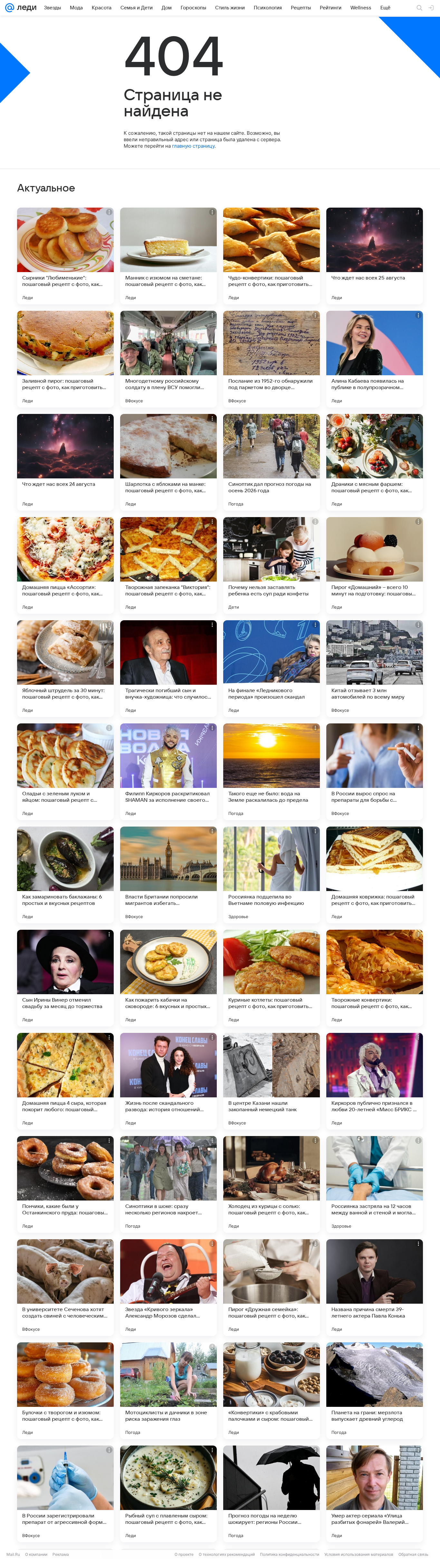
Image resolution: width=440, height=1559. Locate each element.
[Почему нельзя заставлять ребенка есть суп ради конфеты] (271, 565)
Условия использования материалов (358, 1554)
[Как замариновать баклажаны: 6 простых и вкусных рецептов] (65, 875)
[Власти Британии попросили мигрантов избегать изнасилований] (168, 875)
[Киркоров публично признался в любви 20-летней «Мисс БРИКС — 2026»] (374, 1081)
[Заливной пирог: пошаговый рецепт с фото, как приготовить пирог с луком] (65, 359)
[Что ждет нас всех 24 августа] (65, 462)
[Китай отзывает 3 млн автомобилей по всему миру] (374, 668)
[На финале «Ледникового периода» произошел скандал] (271, 668)
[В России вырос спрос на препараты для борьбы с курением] (374, 771)
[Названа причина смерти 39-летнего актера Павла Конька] (374, 1287)
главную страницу (193, 146)
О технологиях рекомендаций (227, 1554)
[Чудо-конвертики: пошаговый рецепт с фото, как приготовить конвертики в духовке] (271, 256)
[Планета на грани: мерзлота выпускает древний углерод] (374, 1390)
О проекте (184, 1554)
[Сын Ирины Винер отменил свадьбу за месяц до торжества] (65, 978)
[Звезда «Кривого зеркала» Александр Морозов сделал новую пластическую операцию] (168, 1287)
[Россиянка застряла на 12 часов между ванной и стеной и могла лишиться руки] (374, 1184)
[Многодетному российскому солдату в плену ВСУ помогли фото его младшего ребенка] (168, 359)
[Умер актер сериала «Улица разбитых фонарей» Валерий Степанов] (374, 1494)
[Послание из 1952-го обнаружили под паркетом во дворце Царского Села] (271, 359)
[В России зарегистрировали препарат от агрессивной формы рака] (65, 1494)
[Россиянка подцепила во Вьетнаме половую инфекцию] (271, 875)
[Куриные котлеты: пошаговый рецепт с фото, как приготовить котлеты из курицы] (271, 978)
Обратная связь (413, 1554)
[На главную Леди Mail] (25, 7)
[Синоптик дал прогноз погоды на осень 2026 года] (271, 462)
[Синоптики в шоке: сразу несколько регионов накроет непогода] (168, 1184)
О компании (36, 1554)
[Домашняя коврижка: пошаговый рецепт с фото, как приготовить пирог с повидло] (374, 875)
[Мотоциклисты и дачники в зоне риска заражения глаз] (168, 1390)
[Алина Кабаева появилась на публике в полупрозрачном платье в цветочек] (374, 359)
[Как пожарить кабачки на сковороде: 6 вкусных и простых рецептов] (168, 978)
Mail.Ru (13, 1554)
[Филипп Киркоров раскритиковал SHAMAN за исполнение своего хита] (168, 771)
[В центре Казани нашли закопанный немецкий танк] (271, 1081)
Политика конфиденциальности (289, 1554)
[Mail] (9, 7)
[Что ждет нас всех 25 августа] (374, 256)
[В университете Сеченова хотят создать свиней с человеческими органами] (65, 1287)
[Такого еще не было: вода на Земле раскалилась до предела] (271, 771)
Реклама (61, 1554)
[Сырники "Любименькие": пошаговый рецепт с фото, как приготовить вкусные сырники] (65, 256)
